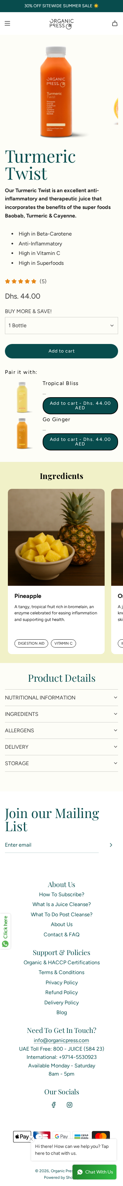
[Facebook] (54, 1105)
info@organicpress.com (61, 1040)
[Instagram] (69, 1105)
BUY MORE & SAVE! (28, 311)
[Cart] (115, 23)
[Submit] (111, 845)
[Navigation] (7, 23)
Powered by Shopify (61, 1177)
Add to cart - (80, 405)
